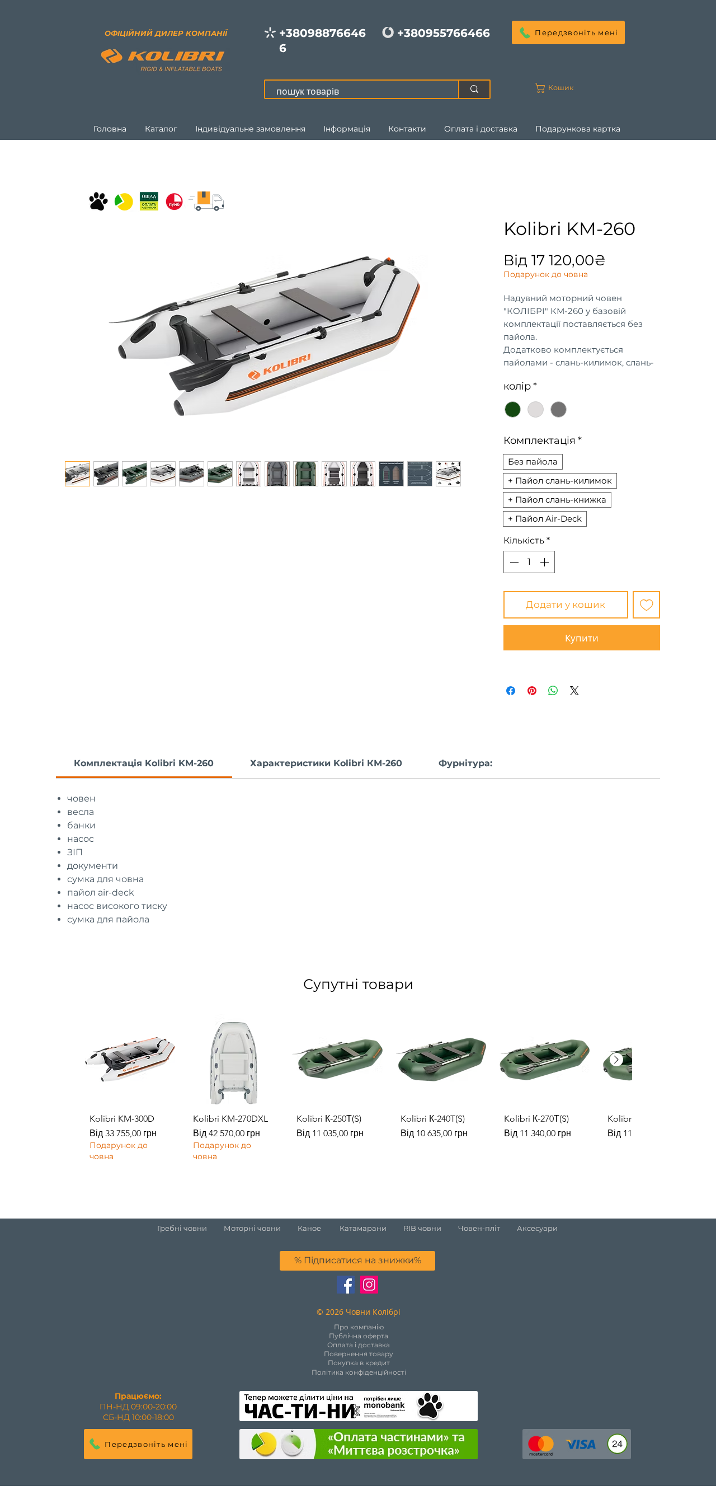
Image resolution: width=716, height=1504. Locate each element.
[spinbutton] (529, 562)
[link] (144, 763)
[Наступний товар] (616, 1059)
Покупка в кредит (359, 1362)
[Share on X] (574, 690)
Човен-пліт (479, 1228)
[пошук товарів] (473, 89)
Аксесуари (537, 1228)
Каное (309, 1228)
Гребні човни (190, 1228)
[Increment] (545, 562)
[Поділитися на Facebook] (510, 690)
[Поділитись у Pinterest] (532, 690)
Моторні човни (252, 1228)
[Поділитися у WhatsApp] (553, 690)
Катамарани (363, 1228)
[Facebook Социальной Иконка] (346, 1285)
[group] (358, 1091)
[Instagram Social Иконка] (369, 1285)
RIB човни (422, 1228)
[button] (568, 32)
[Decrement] (513, 562)
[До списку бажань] (647, 605)
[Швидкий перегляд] (130, 1059)
